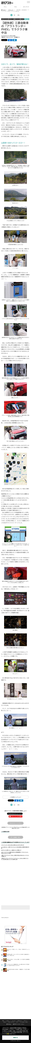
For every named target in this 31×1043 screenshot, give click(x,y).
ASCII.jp (9, 1024)
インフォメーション (24, 1022)
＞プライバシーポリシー (15, 1040)
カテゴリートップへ (16, 823)
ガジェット (10, 10)
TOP (3, 1020)
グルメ (5, 6)
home (4, 10)
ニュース (13, 1020)
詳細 (8, 1033)
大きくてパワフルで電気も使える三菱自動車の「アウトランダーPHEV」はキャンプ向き (14, 853)
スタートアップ (15, 6)
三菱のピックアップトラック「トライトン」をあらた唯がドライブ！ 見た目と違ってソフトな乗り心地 (14, 859)
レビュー (8, 1020)
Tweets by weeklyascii (5, 917)
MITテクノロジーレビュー (20, 1024)
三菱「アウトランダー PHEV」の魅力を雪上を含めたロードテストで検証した (15, 856)
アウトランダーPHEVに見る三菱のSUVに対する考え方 (12, 844)
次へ (19, 15)
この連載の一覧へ (16, 837)
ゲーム (25, 1020)
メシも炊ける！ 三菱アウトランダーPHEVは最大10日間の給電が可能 (15, 848)
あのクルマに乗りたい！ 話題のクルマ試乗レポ (12, 19)
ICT (17, 1022)
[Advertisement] (15, 873)
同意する (15, 1037)
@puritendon (9, 37)
